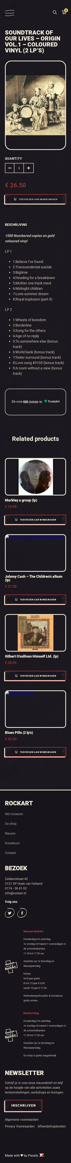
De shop (11, 823)
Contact (10, 853)
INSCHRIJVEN (23, 1105)
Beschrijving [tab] (16, 224)
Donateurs (12, 843)
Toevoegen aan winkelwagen (38, 199)
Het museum (14, 814)
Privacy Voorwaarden (20, 1126)
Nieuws (10, 833)
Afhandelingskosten (52, 1126)
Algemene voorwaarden (21, 1119)
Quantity (13, 158)
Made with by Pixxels (22, 1155)
